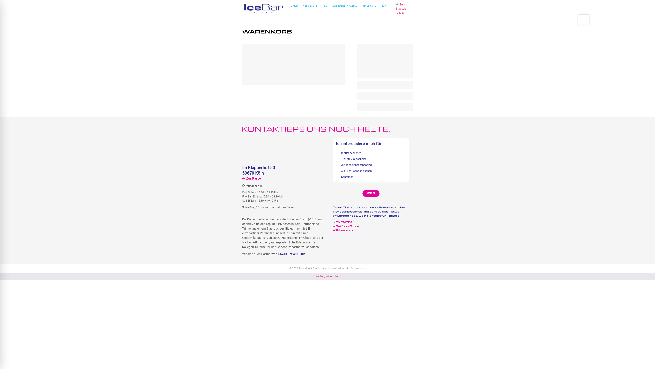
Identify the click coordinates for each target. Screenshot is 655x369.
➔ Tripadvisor (344, 230)
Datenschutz (358, 268)
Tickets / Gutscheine (354, 159)
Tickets (367, 6)
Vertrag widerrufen (327, 276)
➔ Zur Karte (251, 178)
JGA (324, 6)
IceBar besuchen (351, 153)
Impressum (329, 268)
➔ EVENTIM (342, 222)
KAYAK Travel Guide (291, 254)
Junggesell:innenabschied (356, 165)
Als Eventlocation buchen (356, 171)
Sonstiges (347, 177)
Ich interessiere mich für (358, 144)
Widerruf (343, 268)
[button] (371, 193)
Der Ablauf (310, 6)
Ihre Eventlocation (344, 6)
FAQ (384, 6)
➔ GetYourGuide (346, 226)
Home (294, 6)
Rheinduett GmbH (309, 268)
